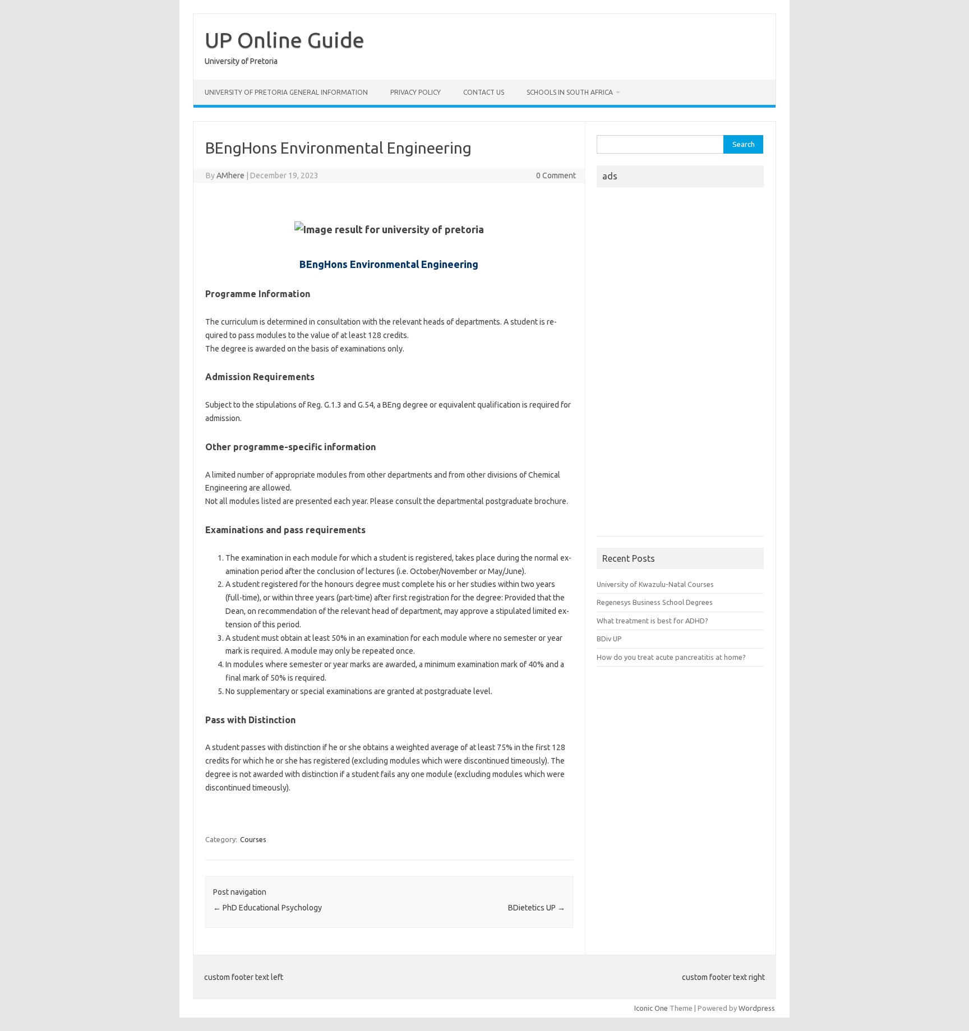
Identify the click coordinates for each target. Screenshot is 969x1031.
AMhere (230, 175)
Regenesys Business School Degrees (655, 602)
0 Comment (556, 175)
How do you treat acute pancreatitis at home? (671, 657)
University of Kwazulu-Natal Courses (655, 584)
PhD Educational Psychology (267, 907)
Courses (253, 839)
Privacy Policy (415, 92)
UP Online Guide (284, 40)
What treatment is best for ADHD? (652, 621)
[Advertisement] (680, 365)
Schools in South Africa (570, 92)
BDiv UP (609, 638)
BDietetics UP (536, 907)
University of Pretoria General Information (286, 92)
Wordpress (757, 1008)
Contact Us (483, 92)
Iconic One (651, 1008)
